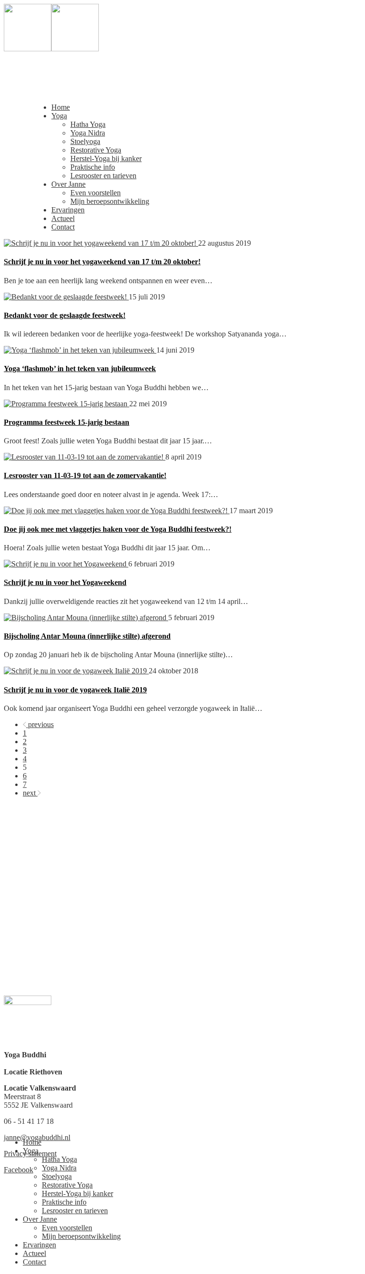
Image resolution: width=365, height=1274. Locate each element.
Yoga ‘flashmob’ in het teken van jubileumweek (80, 368)
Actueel (63, 218)
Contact (63, 227)
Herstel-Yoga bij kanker (106, 158)
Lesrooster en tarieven (103, 176)
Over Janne (68, 184)
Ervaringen (68, 210)
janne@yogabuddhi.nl (37, 1137)
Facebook (18, 1170)
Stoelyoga (85, 141)
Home (60, 107)
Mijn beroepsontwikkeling (109, 201)
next (29, 793)
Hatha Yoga (88, 124)
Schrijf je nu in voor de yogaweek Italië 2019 (75, 690)
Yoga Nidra (87, 133)
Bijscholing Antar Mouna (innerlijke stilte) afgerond (87, 636)
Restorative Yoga (95, 150)
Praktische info (92, 167)
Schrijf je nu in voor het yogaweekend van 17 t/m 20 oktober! (102, 262)
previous (41, 724)
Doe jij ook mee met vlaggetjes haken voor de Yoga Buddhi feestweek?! (117, 529)
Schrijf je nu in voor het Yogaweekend (65, 582)
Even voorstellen (95, 193)
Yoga (59, 116)
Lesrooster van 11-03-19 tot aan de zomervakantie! (85, 475)
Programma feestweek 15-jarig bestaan (66, 422)
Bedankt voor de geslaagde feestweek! (64, 315)
